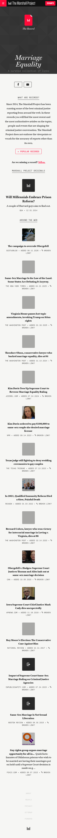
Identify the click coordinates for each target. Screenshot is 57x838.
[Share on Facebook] (18, 84)
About (28, 793)
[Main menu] (3, 3)
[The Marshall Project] (21, 3)
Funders (28, 818)
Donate (50, 3)
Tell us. (41, 162)
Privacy (28, 806)
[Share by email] (28, 84)
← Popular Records (28, 151)
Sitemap (28, 812)
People (28, 799)
